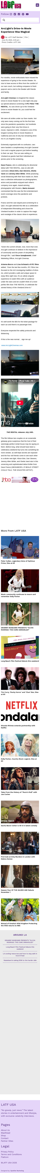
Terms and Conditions (11, 1154)
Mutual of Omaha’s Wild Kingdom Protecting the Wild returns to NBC (19, 925)
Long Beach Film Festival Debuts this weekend (20, 661)
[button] (37, 5)
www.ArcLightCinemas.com (12, 345)
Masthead (5, 1133)
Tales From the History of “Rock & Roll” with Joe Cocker (19, 793)
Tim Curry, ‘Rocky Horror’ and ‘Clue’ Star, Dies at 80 (19, 693)
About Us (5, 1130)
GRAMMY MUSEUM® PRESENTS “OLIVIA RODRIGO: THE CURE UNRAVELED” (17, 629)
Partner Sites (7, 1141)
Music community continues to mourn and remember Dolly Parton (18, 595)
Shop (3, 1135)
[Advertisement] (20, 505)
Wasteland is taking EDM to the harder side (20, 960)
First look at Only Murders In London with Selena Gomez (18, 858)
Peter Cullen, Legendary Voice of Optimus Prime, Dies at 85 (18, 562)
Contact (4, 1138)
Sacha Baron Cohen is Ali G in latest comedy (19, 826)
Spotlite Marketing (17, 1171)
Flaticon (4, 1157)
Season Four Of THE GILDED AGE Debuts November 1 (17, 891)
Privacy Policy (7, 1152)
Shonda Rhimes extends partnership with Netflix (18, 727)
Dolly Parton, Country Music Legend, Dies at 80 (19, 760)
